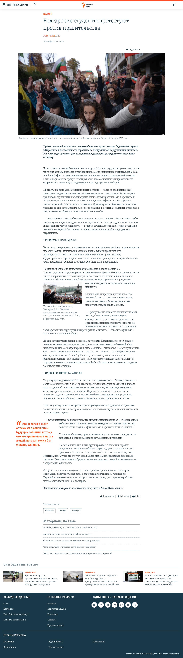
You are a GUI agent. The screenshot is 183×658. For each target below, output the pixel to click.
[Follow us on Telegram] (114, 604)
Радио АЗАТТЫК (51, 36)
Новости (51, 603)
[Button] (133, 50)
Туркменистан (55, 647)
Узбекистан (99, 642)
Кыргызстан (9, 647)
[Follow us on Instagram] (101, 604)
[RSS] (135, 604)
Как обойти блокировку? (15, 614)
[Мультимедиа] (174, 5)
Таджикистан (55, 642)
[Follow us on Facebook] (108, 604)
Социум (51, 620)
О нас (6, 603)
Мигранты (30, 573)
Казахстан (8, 642)
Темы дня (150, 573)
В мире (47, 14)
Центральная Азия (56, 609)
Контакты (8, 609)
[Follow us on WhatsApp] (121, 604)
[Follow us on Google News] (128, 604)
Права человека (55, 625)
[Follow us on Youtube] (94, 604)
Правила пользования (14, 620)
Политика (52, 614)
